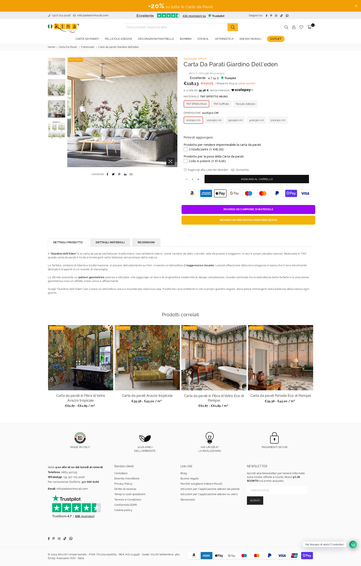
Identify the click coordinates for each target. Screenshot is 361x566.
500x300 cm (278, 120)
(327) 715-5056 (61, 15)
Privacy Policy (123, 483)
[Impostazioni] (293, 27)
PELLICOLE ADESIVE (118, 38)
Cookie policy (123, 510)
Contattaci (121, 473)
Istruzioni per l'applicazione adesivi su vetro (209, 494)
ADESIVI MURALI (250, 38)
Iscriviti (255, 500)
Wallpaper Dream (195, 58)
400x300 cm (256, 120)
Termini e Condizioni (127, 499)
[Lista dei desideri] (301, 27)
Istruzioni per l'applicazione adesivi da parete (210, 488)
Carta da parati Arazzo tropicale (147, 396)
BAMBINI (186, 38)
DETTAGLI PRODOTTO (68, 242)
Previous (71, 112)
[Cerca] (233, 27)
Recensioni (187, 499)
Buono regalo (189, 478)
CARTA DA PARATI (87, 38)
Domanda (242, 169)
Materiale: (206, 96)
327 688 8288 (90, 481)
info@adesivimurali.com (93, 15)
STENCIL (203, 38)
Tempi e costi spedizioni (130, 494)
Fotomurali (87, 47)
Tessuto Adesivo (245, 103)
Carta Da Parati (68, 47)
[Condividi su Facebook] (107, 174)
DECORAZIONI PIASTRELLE (156, 38)
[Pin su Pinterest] (119, 174)
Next (173, 112)
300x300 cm (235, 120)
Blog (183, 473)
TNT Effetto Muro (196, 103)
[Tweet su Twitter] (113, 174)
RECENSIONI (146, 242)
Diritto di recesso (125, 488)
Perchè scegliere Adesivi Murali (201, 483)
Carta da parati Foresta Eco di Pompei (280, 396)
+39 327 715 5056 (74, 477)
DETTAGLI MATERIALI (110, 242)
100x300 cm (193, 120)
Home (51, 47)
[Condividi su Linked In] (125, 174)
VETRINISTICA (224, 38)
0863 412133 (69, 472)
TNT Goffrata (221, 103)
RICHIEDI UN (248, 209)
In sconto (75, 59)
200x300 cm (214, 120)
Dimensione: (201, 112)
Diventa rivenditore (127, 478)
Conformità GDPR (125, 504)
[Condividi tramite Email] (131, 174)
